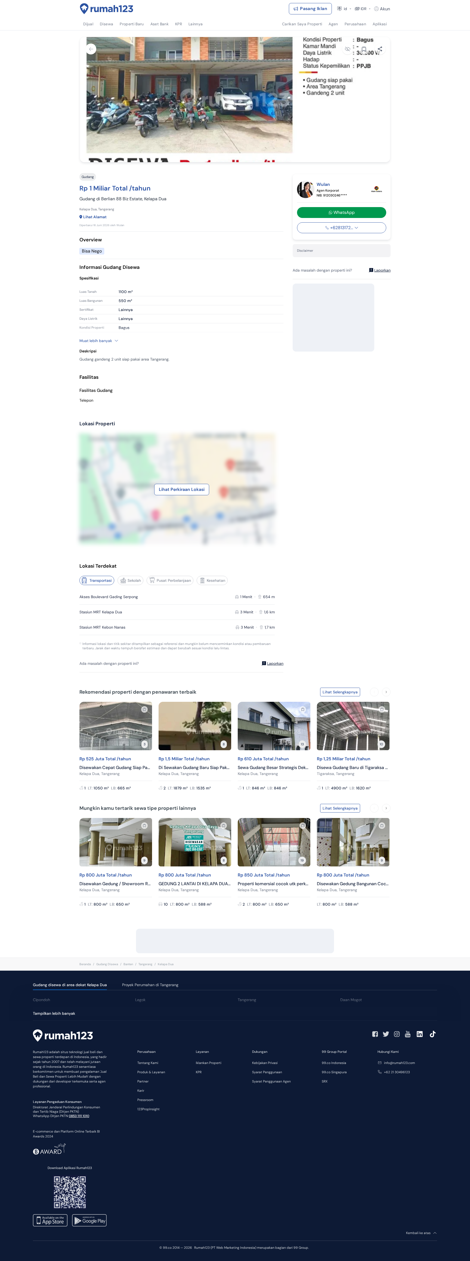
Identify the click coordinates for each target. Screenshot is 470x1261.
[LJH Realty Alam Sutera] (376, 189)
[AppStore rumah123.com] (50, 1220)
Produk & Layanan (151, 1072)
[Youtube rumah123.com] (407, 1034)
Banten (128, 964)
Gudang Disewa (107, 964)
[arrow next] (386, 692)
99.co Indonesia (334, 1063)
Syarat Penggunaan (267, 1072)
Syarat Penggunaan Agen (271, 1081)
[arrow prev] (374, 692)
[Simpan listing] (144, 709)
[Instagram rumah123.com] (397, 1034)
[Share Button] (380, 49)
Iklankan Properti (208, 1063)
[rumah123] (63, 1036)
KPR (199, 1072)
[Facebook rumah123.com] (375, 1034)
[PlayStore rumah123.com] (89, 1220)
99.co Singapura (334, 1072)
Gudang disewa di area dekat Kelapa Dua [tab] (70, 984)
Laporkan (275, 663)
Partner (143, 1081)
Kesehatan (216, 580)
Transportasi (100, 580)
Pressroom (145, 1100)
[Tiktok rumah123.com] (432, 1034)
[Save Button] (363, 49)
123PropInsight (148, 1109)
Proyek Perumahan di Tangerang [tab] (150, 984)
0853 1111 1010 (79, 1116)
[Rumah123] (106, 8)
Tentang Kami (147, 1063)
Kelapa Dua (166, 964)
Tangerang (145, 964)
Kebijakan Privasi (265, 1063)
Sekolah (134, 580)
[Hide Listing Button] (347, 49)
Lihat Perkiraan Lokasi (182, 489)
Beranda (85, 964)
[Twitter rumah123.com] (386, 1034)
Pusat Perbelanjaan (174, 580)
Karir (140, 1090)
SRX (324, 1081)
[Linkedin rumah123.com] (419, 1034)
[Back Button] (90, 49)
